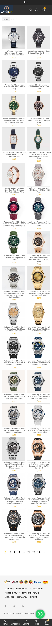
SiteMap (33, 597)
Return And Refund (30, 593)
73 (38, 552)
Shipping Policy (12, 593)
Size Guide (9, 597)
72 (33, 552)
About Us (9, 589)
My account (21, 589)
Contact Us (22, 597)
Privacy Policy (36, 589)
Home (5, 19)
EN (25, 2)
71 (28, 552)
